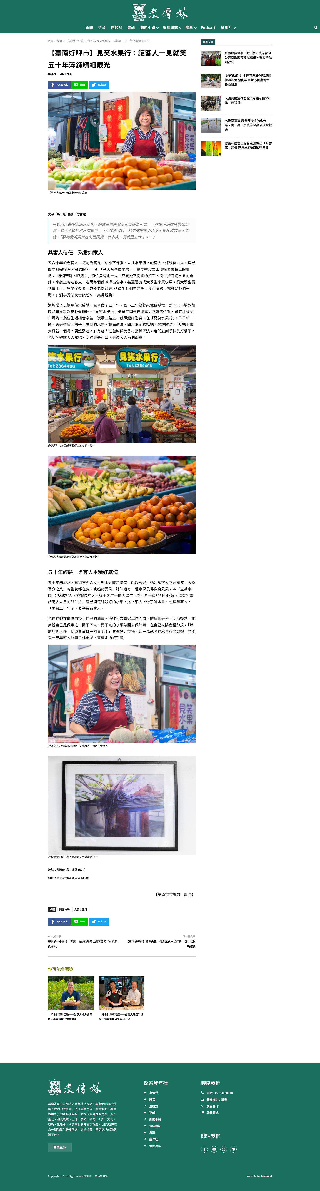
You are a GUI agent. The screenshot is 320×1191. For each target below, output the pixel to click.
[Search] (315, 27)
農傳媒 (52, 74)
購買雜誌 (213, 1112)
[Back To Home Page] (83, 1087)
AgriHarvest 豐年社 (81, 1176)
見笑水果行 (80, 909)
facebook (62, 84)
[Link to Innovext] (266, 1176)
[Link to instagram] (223, 1149)
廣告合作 (213, 1106)
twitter (102, 84)
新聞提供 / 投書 (217, 1099)
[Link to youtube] (214, 1149)
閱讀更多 (60, 1147)
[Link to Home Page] (160, 11)
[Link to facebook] (204, 1149)
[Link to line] (233, 1149)
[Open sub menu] (157, 27)
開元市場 (64, 909)
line (82, 84)
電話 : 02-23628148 (220, 1093)
